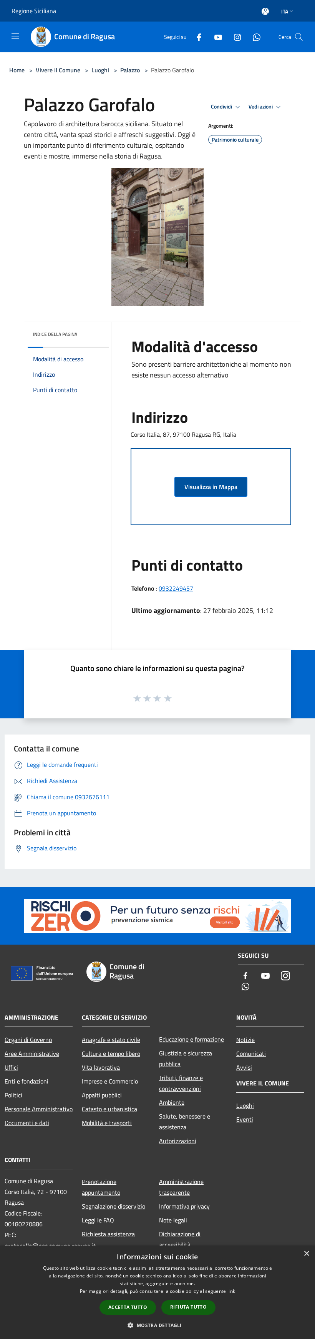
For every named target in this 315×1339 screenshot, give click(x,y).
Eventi (244, 1119)
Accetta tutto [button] (127, 1307)
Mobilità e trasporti (107, 1122)
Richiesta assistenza (108, 1234)
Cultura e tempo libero (111, 1053)
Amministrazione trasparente (181, 1187)
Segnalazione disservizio (113, 1206)
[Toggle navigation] (15, 36)
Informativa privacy (184, 1206)
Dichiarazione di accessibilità (180, 1239)
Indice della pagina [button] (55, 334)
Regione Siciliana (34, 10)
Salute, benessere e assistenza (184, 1122)
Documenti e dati (27, 1122)
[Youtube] (215, 37)
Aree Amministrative (32, 1053)
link (231, 1291)
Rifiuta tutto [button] (188, 1307)
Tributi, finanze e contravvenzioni (181, 1083)
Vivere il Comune (59, 70)
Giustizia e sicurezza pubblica (185, 1058)
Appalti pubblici (102, 1095)
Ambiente (171, 1102)
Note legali (173, 1220)
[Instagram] (234, 37)
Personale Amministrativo (39, 1109)
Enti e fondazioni (26, 1081)
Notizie (245, 1039)
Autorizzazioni (177, 1140)
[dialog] (157, 1292)
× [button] (306, 1254)
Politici (13, 1095)
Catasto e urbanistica (109, 1109)
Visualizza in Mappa (210, 486)
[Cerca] (298, 37)
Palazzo (130, 70)
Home (17, 70)
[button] (157, 1325)
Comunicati (251, 1053)
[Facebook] (196, 37)
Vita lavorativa (101, 1067)
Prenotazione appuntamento (101, 1187)
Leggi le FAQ (98, 1220)
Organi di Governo (28, 1039)
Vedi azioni (261, 106)
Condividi (222, 106)
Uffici (11, 1067)
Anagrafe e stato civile (111, 1039)
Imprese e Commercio (110, 1081)
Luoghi (100, 70)
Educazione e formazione (191, 1039)
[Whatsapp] (253, 37)
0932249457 (176, 588)
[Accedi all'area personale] (265, 11)
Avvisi (244, 1067)
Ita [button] (284, 11)
